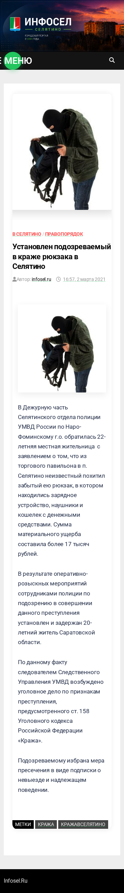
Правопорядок (64, 234)
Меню (13, 61)
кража (46, 824)
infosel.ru (41, 279)
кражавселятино (83, 824)
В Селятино (26, 234)
